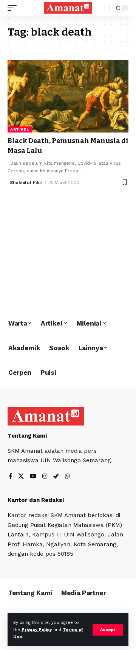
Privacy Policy (37, 629)
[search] (101, 8)
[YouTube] (33, 476)
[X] (21, 476)
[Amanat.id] (68, 8)
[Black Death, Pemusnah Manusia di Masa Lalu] (68, 96)
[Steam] (56, 476)
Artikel (19, 129)
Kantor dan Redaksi (36, 500)
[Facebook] (10, 476)
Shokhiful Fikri (26, 182)
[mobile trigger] (14, 8)
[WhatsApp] (67, 476)
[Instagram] (44, 476)
